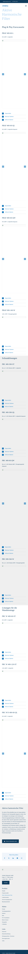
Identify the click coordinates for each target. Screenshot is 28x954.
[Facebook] (4, 858)
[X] (9, 858)
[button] (14, 113)
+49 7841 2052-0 (15, 1)
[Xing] (17, 858)
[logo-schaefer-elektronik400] (5, 5)
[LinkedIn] (13, 858)
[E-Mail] (21, 858)
